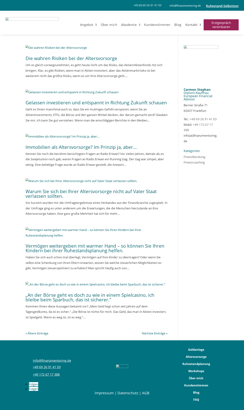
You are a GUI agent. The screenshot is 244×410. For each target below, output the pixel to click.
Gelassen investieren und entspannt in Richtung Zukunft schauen (96, 102)
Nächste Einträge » (155, 333)
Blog (177, 25)
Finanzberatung (194, 157)
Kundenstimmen (157, 25)
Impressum (104, 393)
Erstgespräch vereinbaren (221, 25)
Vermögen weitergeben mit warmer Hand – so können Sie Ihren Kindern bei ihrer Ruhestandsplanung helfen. (95, 248)
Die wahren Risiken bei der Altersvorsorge (71, 58)
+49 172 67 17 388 (46, 374)
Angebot (86, 25)
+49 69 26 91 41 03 (203, 119)
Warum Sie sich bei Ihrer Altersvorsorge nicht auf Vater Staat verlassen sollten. (91, 193)
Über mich (109, 25)
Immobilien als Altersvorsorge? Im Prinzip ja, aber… (81, 147)
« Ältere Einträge (37, 333)
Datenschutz (128, 393)
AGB (145, 393)
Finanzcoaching (194, 162)
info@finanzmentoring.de (185, 5)
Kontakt (191, 25)
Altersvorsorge (196, 357)
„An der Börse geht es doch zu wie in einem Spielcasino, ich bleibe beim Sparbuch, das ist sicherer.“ (90, 297)
